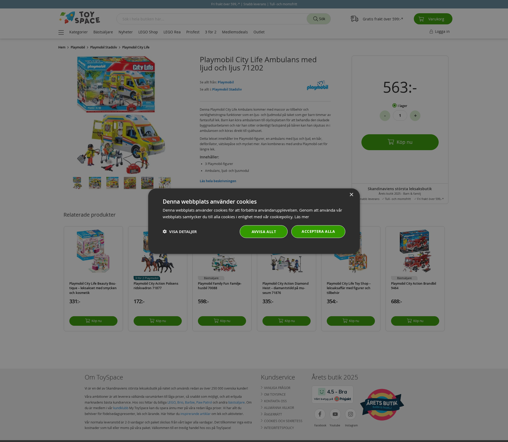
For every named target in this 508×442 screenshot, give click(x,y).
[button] (180, 231)
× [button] (351, 195)
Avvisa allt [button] (264, 231)
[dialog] (254, 221)
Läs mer (301, 216)
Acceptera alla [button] (318, 231)
